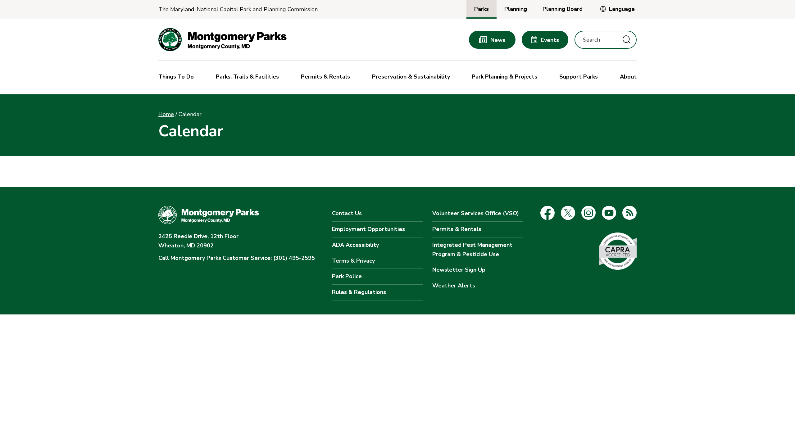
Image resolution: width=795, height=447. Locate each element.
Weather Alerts (453, 285)
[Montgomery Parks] (222, 39)
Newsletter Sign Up (458, 269)
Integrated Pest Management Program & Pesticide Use (472, 249)
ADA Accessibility (355, 245)
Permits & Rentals (456, 229)
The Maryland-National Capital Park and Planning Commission (238, 9)
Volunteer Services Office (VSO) (475, 213)
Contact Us (347, 213)
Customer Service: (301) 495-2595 (236, 258)
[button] (177, 77)
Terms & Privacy (353, 260)
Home (166, 114)
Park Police (347, 276)
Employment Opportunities (368, 229)
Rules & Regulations (359, 292)
